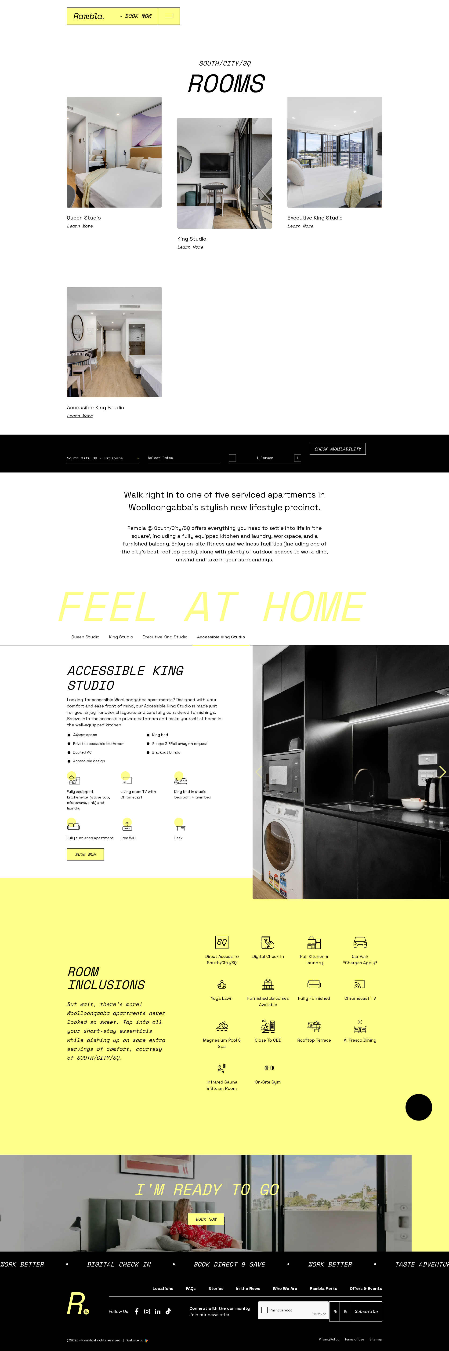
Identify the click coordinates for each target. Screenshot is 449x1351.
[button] (103, 459)
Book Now (206, 1219)
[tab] (85, 637)
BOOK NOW (85, 854)
